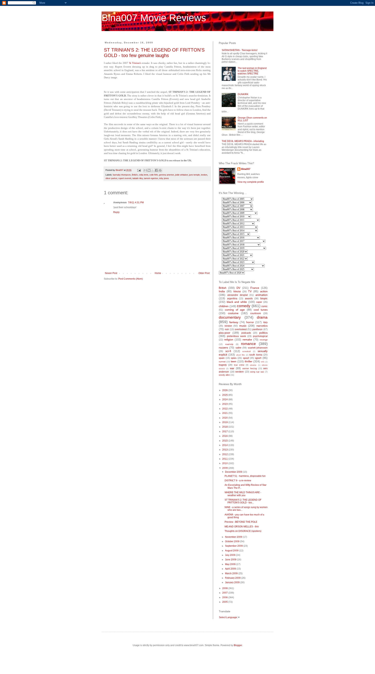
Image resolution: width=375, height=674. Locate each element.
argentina (232, 298)
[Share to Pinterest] (160, 170)
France (254, 287)
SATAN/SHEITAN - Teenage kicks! (239, 50)
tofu (262, 362)
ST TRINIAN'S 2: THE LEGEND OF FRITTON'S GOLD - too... (243, 501)
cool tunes (261, 309)
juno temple (194, 175)
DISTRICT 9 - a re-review (238, 480)
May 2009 (230, 564)
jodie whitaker (181, 175)
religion (228, 339)
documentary (230, 317)
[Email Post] (138, 170)
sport (258, 357)
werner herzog (249, 368)
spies (234, 358)
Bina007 (245, 169)
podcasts (246, 333)
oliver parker (111, 178)
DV (238, 287)
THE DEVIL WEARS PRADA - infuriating (243, 141)
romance (248, 344)
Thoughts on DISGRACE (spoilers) (243, 531)
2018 (225, 426)
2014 (225, 445)
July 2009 (230, 555)
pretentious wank (236, 336)
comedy (243, 306)
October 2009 (232, 541)
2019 (225, 422)
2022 (225, 408)
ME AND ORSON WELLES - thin (242, 526)
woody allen (224, 375)
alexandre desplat (237, 295)
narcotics (262, 325)
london (204, 175)
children (224, 306)
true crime (239, 365)
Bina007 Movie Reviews (154, 17)
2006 (225, 597)
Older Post (204, 273)
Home (158, 273)
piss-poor (224, 332)
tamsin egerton (151, 178)
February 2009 (233, 578)
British (135, 175)
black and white (237, 301)
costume (233, 313)
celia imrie (143, 175)
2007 (225, 592)
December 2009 (234, 472)
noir (227, 329)
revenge (264, 340)
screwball (246, 351)
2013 (225, 449)
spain (222, 358)
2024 (225, 399)
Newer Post (111, 273)
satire (238, 347)
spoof (246, 358)
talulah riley (137, 178)
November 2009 (234, 537)
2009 (225, 468)
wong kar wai (257, 372)
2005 (225, 602)
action (264, 291)
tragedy (223, 365)
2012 (225, 454)
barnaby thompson (122, 175)
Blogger (238, 645)
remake (247, 339)
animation (261, 294)
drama (262, 317)
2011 (225, 458)
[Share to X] (153, 170)
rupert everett (124, 178)
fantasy (233, 322)
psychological (260, 336)
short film (240, 355)
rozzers (223, 347)
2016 (225, 436)
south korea (255, 354)
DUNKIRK (243, 94)
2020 (225, 417)
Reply (116, 212)
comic (264, 306)
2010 (225, 463)
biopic (264, 298)
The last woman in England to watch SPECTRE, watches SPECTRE (252, 71)
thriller (248, 361)
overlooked (241, 329)
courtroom (255, 313)
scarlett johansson (258, 347)
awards (249, 298)
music (242, 325)
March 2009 (231, 573)
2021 (225, 413)
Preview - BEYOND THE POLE (241, 522)
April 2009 (231, 568)
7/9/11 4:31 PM (136, 202)
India (222, 291)
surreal (222, 361)
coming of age (235, 309)
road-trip (229, 344)
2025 (225, 395)
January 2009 (232, 582)
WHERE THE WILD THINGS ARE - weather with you (243, 494)
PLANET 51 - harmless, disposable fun (245, 476)
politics (263, 332)
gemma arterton (166, 175)
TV (250, 291)
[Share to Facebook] (156, 170)
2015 (225, 440)
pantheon (257, 329)
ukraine (253, 365)
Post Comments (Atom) (130, 278)
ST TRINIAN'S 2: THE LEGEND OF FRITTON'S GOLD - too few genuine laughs (154, 52)
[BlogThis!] (149, 170)
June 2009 (231, 559)
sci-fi (228, 351)
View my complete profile (250, 182)
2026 (225, 390)
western (239, 371)
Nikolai (237, 291)
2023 (225, 404)
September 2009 (234, 546)
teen (233, 361)
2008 (225, 588)
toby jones (164, 178)
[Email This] (145, 170)
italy (265, 322)
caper (259, 302)
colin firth (153, 175)
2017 (225, 431)
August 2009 (232, 550)
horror (250, 322)
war (232, 368)
